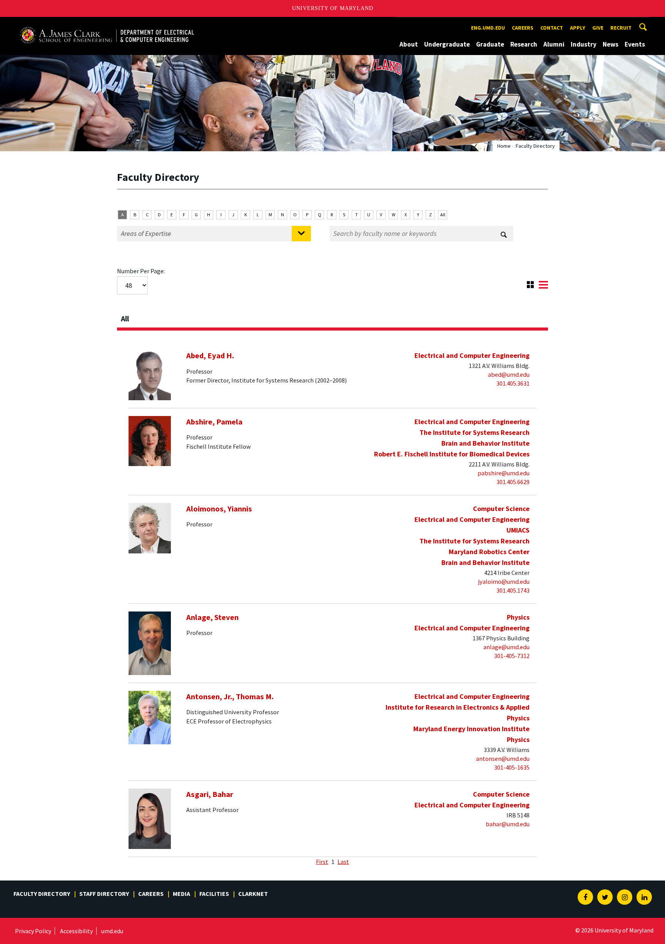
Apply (577, 27)
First (322, 861)
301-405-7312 (512, 656)
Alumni (554, 44)
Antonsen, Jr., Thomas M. (230, 697)
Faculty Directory (41, 893)
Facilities (214, 893)
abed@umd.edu (509, 374)
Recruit (621, 27)
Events (635, 44)
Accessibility (76, 931)
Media (181, 893)
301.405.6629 (513, 482)
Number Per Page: (141, 271)
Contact (551, 27)
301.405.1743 (513, 590)
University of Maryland (332, 8)
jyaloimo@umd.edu (504, 581)
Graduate (490, 44)
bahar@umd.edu (508, 824)
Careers (522, 27)
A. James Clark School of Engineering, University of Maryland (106, 24)
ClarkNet (253, 893)
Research (523, 44)
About (408, 44)
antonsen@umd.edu (503, 758)
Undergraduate (447, 44)
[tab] (332, 316)
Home (504, 145)
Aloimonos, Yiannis (219, 509)
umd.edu (112, 931)
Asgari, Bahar (209, 794)
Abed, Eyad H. (210, 356)
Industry (583, 44)
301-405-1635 (512, 767)
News (610, 44)
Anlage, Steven (212, 617)
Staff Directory (104, 893)
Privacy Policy (33, 931)
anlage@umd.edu (506, 647)
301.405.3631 (513, 383)
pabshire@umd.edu (504, 473)
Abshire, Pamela (214, 422)
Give (597, 27)
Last (343, 861)
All (442, 214)
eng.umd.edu (488, 27)
